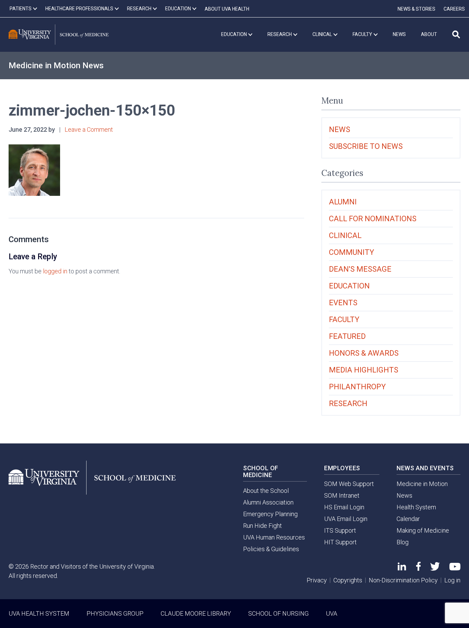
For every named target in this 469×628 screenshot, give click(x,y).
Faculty (344, 319)
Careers (454, 9)
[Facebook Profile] (418, 568)
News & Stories (416, 9)
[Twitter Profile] (435, 568)
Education (349, 286)
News (339, 129)
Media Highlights (363, 370)
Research (348, 403)
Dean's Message (360, 269)
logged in (55, 271)
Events (343, 302)
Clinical (345, 235)
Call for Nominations (372, 218)
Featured (347, 336)
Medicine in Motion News (56, 65)
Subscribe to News (366, 146)
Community (351, 252)
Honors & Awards (364, 353)
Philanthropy (357, 386)
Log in (452, 580)
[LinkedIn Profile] (402, 568)
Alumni (343, 202)
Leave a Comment (89, 129)
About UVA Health (227, 9)
